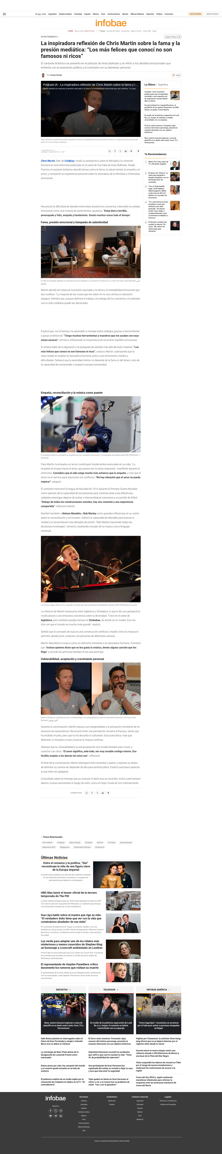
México (96, 14)
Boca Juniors (85, 31)
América (84, 1101)
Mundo (125, 14)
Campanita (125, 31)
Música (100, 842)
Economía (169, 14)
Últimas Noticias (137, 14)
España (87, 14)
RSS (83, 1131)
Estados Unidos (65, 14)
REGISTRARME (195, 14)
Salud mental (74, 842)
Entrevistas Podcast (82, 847)
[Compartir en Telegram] (131, 151)
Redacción (112, 1101)
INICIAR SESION (212, 14)
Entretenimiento (49, 37)
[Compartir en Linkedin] (126, 151)
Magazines (64, 847)
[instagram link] (61, 1111)
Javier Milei (147, 31)
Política (159, 14)
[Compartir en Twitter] (120, 151)
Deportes (150, 14)
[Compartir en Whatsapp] (109, 151)
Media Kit (140, 1119)
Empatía (88, 842)
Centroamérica (114, 14)
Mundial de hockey (113, 31)
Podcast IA (99, 847)
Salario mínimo (136, 31)
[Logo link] (111, 23)
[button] (4, 14)
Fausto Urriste (56, 75)
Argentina (52, 14)
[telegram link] (56, 1116)
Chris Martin (47, 842)
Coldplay (61, 842)
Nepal (154, 31)
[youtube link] (50, 1116)
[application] (91, 109)
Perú (103, 14)
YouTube (111, 842)
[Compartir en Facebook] (115, 151)
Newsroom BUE (48, 847)
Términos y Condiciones (168, 1101)
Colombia (78, 14)
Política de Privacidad (168, 1104)
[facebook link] (50, 1111)
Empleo (112, 1104)
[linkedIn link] (61, 1116)
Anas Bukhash (126, 842)
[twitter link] (56, 1111)
